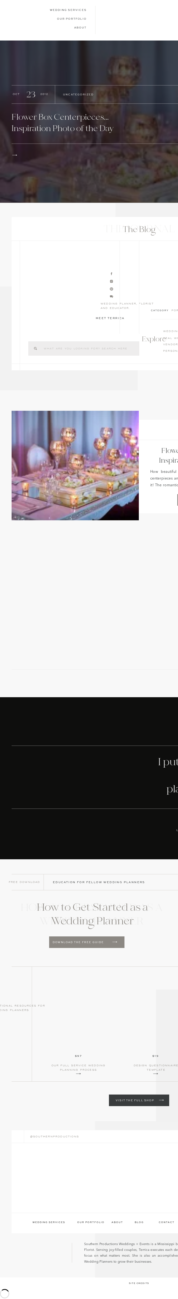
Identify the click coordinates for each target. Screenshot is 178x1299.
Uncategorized (78, 95)
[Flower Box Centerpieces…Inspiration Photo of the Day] (15, 155)
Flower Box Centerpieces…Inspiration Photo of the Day (63, 123)
